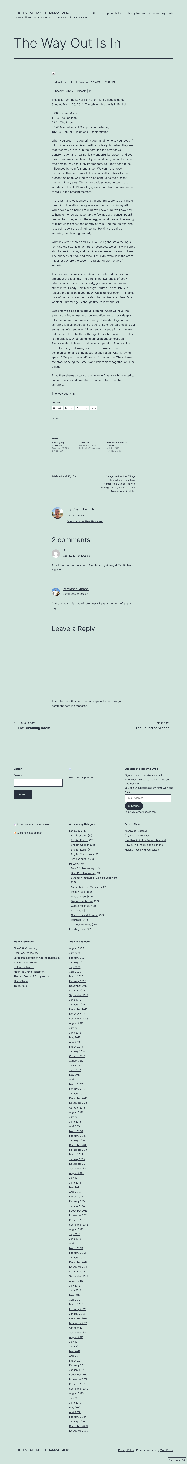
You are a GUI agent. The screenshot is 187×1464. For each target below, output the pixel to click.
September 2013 (78, 1224)
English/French (79, 840)
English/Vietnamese (82, 854)
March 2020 (76, 976)
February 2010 (77, 1416)
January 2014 (77, 1206)
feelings (131, 483)
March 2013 (76, 1248)
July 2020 (74, 967)
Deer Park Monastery (83, 873)
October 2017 (77, 1056)
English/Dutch (79, 835)
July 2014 (74, 1177)
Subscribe (134, 805)
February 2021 (77, 957)
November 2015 (78, 1149)
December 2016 (78, 1098)
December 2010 (78, 1374)
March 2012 (76, 1304)
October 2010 (77, 1384)
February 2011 (77, 1365)
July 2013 (74, 1234)
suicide (113, 487)
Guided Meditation (81, 905)
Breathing (130, 480)
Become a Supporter (81, 777)
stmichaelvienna (76, 589)
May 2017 (74, 1074)
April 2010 (75, 1412)
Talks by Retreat (135, 13)
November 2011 (78, 1323)
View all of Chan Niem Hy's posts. (85, 521)
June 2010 (75, 1402)
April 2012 (75, 1299)
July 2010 (74, 1398)
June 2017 (75, 1070)
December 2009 (78, 1426)
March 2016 (76, 1131)
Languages (75, 830)
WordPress (166, 1450)
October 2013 (77, 1220)
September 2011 (78, 1332)
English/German (80, 844)
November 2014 (78, 1163)
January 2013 (77, 1257)
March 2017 (76, 1084)
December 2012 (78, 1262)
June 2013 (75, 1238)
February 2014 (77, 1201)
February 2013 (77, 1252)
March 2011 (75, 1360)
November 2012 (78, 1266)
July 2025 (74, 953)
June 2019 (75, 999)
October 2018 (77, 1013)
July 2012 (74, 1285)
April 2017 (74, 1079)
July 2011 (74, 1341)
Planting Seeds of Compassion (31, 976)
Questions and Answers (84, 915)
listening (104, 487)
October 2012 (77, 1271)
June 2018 (75, 1032)
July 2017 (74, 1065)
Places (73, 863)
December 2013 (78, 1210)
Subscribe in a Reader (29, 832)
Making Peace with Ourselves (142, 849)
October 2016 (77, 1107)
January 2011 (76, 1369)
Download (70, 82)
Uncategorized (77, 929)
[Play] (53, 73)
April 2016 (75, 1126)
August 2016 (76, 1112)
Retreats (76, 919)
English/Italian (79, 849)
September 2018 (78, 1018)
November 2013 (78, 1215)
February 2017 (77, 1088)
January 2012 (77, 1313)
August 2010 (76, 1393)
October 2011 (77, 1327)
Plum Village (129, 476)
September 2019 (78, 995)
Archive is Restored (136, 830)
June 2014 (75, 1182)
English (121, 483)
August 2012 (76, 1281)
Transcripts (20, 985)
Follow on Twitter (24, 967)
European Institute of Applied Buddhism (94, 877)
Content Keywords (161, 13)
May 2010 (74, 1407)
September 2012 (78, 1276)
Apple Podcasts (76, 91)
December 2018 (78, 1009)
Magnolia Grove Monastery (86, 887)
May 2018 (74, 1037)
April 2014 (75, 1191)
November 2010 (78, 1379)
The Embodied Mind (88, 442)
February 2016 (77, 1135)
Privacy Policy (126, 1450)
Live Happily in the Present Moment (145, 840)
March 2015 (76, 1154)
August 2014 (76, 1173)
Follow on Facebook (25, 962)
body (121, 480)
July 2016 (74, 1117)
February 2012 (77, 1309)
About (96, 13)
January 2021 (77, 962)
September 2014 (78, 1168)
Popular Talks (112, 13)
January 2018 (77, 1051)
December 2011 (78, 1318)
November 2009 (78, 1430)
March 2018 (76, 1046)
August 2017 (76, 1060)
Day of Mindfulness (82, 901)
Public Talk (77, 910)
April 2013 (75, 1243)
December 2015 (78, 1145)
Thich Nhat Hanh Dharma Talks (42, 13)
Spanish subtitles (81, 859)
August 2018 (76, 1023)
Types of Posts (77, 896)
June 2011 (75, 1346)
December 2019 (78, 985)
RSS (91, 91)
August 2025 (76, 948)
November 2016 (78, 1102)
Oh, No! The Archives (137, 835)
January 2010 (77, 1421)
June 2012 (75, 1290)
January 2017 (77, 1093)
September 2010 (78, 1388)
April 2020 (75, 971)
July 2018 (74, 1027)
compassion (110, 483)
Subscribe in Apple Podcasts (32, 824)
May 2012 (74, 1295)
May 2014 (74, 1187)
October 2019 (77, 990)
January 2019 (77, 1004)
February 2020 (77, 981)
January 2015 (77, 1159)
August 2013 (76, 1229)
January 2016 (77, 1140)
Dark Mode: (175, 1460)
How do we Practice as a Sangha (144, 844)
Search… (19, 775)
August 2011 (76, 1337)
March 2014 (76, 1196)
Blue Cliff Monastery (83, 868)
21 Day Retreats (82, 924)
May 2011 (74, 1351)
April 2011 (74, 1356)
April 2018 (75, 1042)
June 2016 (75, 1121)
